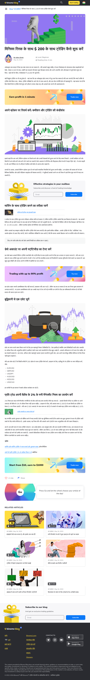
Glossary (29, 657)
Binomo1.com (31, 636)
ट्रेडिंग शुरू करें (30, 644)
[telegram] (48, 640)
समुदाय (28, 653)
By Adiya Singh (19, 58)
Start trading (74, 3)
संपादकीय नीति (30, 648)
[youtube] (61, 640)
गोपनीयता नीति (30, 640)
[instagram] (54, 640)
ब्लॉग (6, 636)
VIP (9, 640)
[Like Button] (6, 478)
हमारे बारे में (8, 644)
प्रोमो (6, 648)
